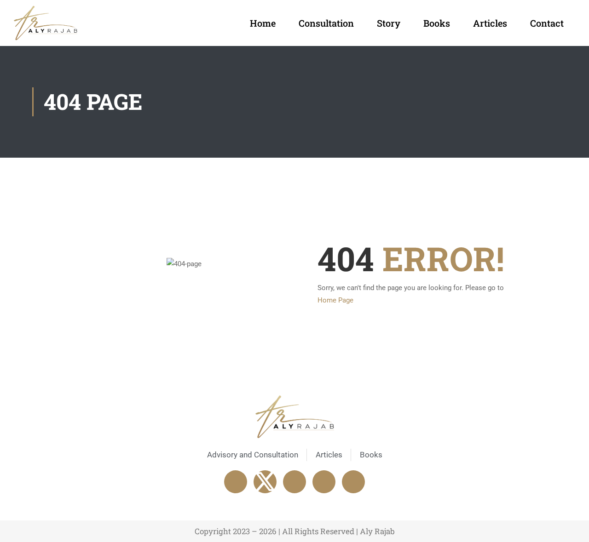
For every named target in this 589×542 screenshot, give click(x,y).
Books (436, 23)
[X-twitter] (265, 481)
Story (388, 23)
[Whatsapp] (323, 481)
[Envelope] (353, 481)
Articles (490, 23)
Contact (547, 23)
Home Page (335, 300)
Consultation (326, 23)
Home (263, 23)
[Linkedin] (294, 481)
